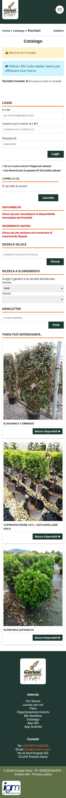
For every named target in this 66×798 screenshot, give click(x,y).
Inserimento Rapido (16, 226)
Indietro (59, 30)
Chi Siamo (33, 701)
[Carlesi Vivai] (33, 671)
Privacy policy (42, 774)
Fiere (33, 708)
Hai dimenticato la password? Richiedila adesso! (32, 170)
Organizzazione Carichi (33, 712)
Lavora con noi (33, 705)
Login (56, 154)
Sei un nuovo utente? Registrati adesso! (27, 166)
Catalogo (19, 30)
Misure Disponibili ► (47, 431)
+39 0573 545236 (35, 746)
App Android (33, 727)
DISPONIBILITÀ (11, 207)
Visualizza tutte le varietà (44, 81)
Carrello (10, 178)
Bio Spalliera (33, 716)
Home (6, 30)
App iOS (33, 723)
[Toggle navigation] (60, 9)
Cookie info (22, 774)
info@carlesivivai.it (37, 749)
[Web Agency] (11, 788)
